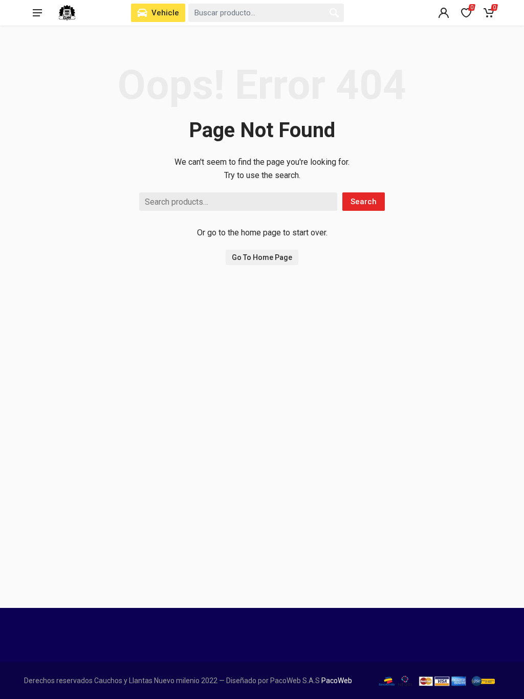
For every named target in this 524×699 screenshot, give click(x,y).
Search (364, 201)
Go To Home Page (262, 257)
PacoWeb (336, 680)
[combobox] (266, 13)
